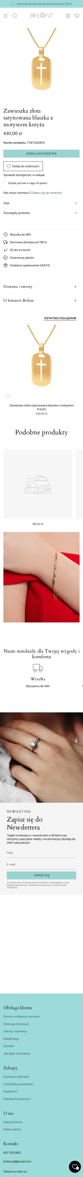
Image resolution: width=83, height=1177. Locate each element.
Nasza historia (12, 1122)
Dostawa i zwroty (18, 286)
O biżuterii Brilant (18, 300)
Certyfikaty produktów (18, 1084)
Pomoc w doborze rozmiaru (21, 1016)
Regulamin (10, 1091)
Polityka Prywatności (17, 1099)
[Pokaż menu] (5, 15)
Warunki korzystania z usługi (44, 885)
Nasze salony (12, 1129)
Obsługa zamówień (16, 1024)
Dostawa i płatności (16, 1077)
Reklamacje (11, 1039)
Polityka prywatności (17, 885)
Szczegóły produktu (16, 213)
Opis (6, 203)
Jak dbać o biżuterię (16, 1053)
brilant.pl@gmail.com (17, 1161)
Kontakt (8, 1046)
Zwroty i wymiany (15, 1031)
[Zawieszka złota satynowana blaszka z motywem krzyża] (41, 363)
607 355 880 (12, 1153)
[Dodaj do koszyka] (8, 396)
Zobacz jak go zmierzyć (46, 193)
